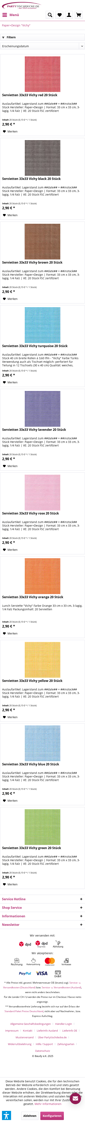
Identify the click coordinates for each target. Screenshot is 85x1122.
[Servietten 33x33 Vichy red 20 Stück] (42, 74)
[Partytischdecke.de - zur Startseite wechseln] (22, 5)
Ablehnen (29, 1116)
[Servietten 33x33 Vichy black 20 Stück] (42, 158)
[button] (6, 1115)
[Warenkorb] (79, 15)
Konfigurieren (52, 1116)
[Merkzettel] (59, 15)
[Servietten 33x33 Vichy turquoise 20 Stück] (42, 325)
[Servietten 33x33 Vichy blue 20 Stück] (42, 743)
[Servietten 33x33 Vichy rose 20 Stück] (42, 492)
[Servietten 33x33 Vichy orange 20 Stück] (42, 576)
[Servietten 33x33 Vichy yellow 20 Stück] (42, 660)
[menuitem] (10, 15)
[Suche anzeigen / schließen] (50, 15)
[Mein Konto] (69, 15)
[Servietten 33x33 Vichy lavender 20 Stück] (42, 409)
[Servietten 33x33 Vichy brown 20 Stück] (42, 241)
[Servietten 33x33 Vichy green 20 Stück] (42, 827)
